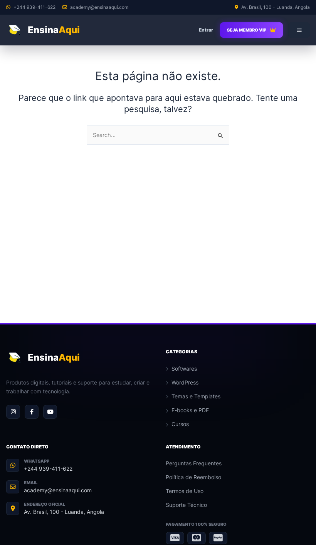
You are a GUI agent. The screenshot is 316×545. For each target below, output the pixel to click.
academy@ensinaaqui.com (58, 490)
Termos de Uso (184, 491)
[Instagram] (13, 412)
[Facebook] (32, 412)
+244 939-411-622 (48, 468)
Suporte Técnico (186, 505)
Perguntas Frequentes (194, 463)
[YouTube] (50, 412)
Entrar (206, 30)
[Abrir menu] (299, 30)
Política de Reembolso (193, 477)
